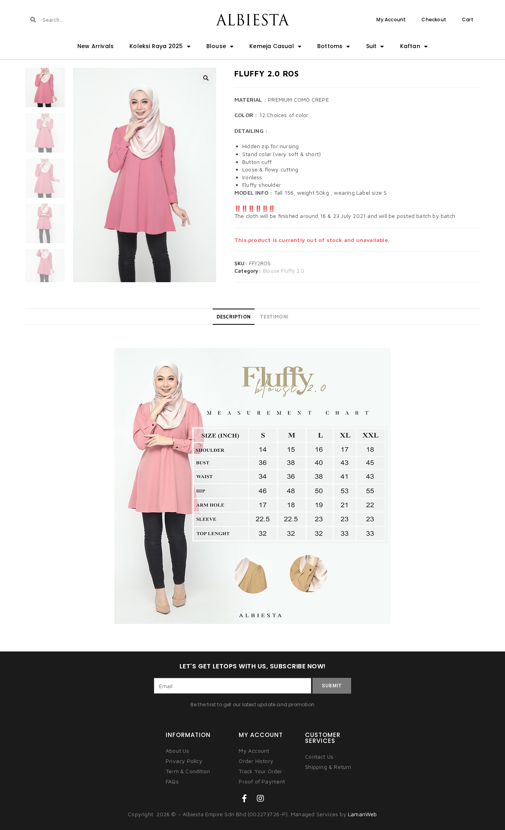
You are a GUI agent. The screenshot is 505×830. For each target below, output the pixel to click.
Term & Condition (188, 771)
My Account (391, 19)
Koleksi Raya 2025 (156, 46)
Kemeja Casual (271, 46)
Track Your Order (260, 771)
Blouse (216, 46)
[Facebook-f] (244, 798)
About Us (177, 750)
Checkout (433, 19)
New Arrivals (95, 46)
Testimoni (274, 317)
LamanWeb (362, 814)
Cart (467, 19)
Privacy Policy (184, 760)
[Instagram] (260, 798)
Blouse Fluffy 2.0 (283, 271)
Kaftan (410, 46)
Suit (371, 46)
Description (234, 317)
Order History (256, 760)
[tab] (233, 317)
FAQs (172, 781)
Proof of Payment (262, 781)
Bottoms (329, 46)
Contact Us (319, 756)
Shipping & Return (328, 766)
